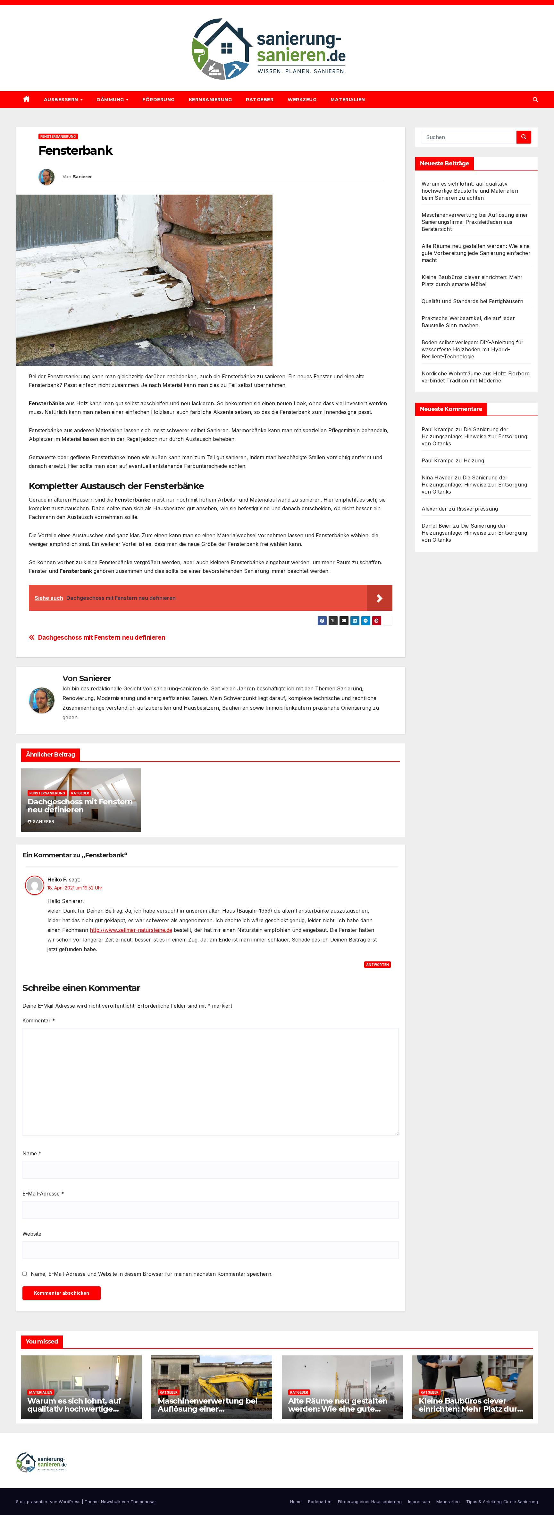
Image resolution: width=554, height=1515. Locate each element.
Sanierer (82, 177)
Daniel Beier (436, 525)
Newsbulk (111, 1501)
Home (296, 1501)
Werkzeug (302, 99)
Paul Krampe (438, 429)
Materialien (348, 99)
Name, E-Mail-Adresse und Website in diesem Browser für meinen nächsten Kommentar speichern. (152, 1274)
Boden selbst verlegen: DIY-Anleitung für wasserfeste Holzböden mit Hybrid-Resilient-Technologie (473, 349)
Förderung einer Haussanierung (370, 1501)
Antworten (377, 965)
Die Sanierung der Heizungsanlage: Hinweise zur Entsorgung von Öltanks (474, 436)
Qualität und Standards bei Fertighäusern (473, 301)
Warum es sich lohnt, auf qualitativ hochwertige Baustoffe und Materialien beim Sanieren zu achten (470, 190)
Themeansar (143, 1501)
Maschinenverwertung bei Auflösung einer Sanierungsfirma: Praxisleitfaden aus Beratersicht (475, 222)
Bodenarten (320, 1501)
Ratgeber (259, 99)
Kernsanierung (210, 99)
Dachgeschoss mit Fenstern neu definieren (101, 637)
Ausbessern (62, 99)
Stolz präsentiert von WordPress (49, 1501)
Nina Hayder (437, 477)
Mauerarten (448, 1501)
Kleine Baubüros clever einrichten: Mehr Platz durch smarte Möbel (472, 1409)
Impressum (419, 1501)
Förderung (158, 99)
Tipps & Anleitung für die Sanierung (502, 1501)
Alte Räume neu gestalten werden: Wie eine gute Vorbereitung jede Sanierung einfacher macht (476, 253)
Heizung (474, 460)
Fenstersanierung (58, 136)
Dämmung (111, 99)
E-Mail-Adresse (43, 1193)
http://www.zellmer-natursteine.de (131, 930)
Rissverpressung (477, 508)
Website (31, 1233)
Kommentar (38, 1020)
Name (31, 1153)
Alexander (434, 508)
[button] (535, 99)
